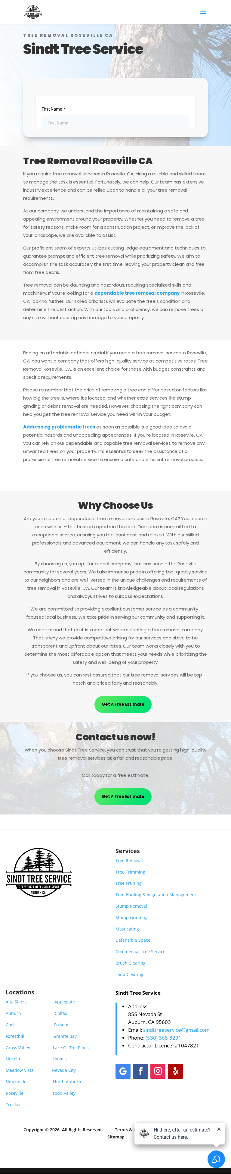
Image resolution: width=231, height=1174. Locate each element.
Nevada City (64, 1070)
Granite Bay (65, 1036)
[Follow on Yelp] (175, 1071)
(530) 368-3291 (163, 1037)
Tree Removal (129, 860)
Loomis (60, 1059)
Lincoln (13, 1059)
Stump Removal (131, 906)
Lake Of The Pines (71, 1047)
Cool (10, 1025)
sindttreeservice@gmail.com (176, 1029)
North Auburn (67, 1082)
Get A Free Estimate (123, 704)
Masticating (127, 929)
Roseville (14, 1093)
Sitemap (116, 1137)
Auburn (13, 1013)
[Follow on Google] (123, 1071)
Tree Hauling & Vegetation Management (156, 894)
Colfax (61, 1013)
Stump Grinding (132, 917)
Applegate (65, 1002)
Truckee (14, 1104)
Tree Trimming (130, 872)
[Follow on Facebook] (140, 1071)
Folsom (61, 1025)
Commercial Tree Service (140, 951)
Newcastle (16, 1082)
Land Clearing (129, 974)
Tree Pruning (129, 883)
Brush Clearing (131, 963)
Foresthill (15, 1036)
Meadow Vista (20, 1070)
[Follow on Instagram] (157, 1071)
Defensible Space (133, 940)
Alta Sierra (16, 1002)
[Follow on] (192, 1071)
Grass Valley (18, 1047)
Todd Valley (63, 1093)
